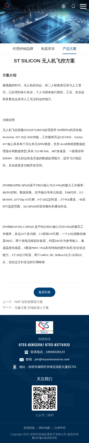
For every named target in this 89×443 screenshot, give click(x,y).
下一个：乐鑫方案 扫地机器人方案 (26, 307)
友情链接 (29, 427)
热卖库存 (48, 49)
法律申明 (59, 427)
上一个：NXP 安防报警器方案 (23, 302)
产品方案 (69, 49)
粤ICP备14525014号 (44, 438)
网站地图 (44, 427)
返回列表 (44, 292)
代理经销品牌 (23, 49)
